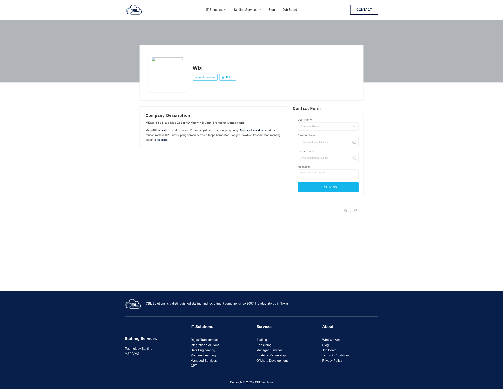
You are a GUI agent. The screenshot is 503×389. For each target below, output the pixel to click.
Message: (304, 166)
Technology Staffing (138, 348)
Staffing (261, 339)
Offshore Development (272, 360)
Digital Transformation (206, 339)
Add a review (206, 77)
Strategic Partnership (271, 355)
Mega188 (162, 140)
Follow (229, 77)
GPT (194, 365)
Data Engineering (203, 350)
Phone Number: (307, 151)
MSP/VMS (132, 353)
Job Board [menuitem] (290, 9)
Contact (364, 9)
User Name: (305, 119)
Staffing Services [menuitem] (245, 9)
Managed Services (204, 360)
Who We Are (331, 339)
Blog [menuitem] (271, 9)
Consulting (264, 345)
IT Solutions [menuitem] (214, 9)
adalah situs (166, 130)
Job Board (329, 350)
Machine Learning (203, 355)
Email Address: (307, 135)
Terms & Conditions (336, 355)
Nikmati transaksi (251, 130)
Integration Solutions (205, 345)
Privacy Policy (332, 360)
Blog (325, 345)
